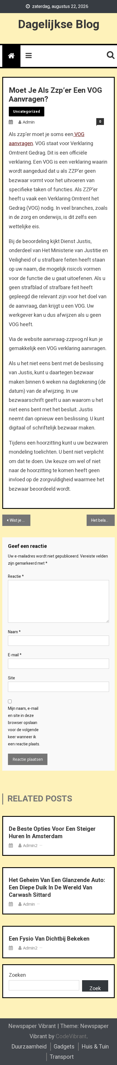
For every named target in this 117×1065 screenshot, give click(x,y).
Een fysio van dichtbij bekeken (49, 939)
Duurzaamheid (29, 1047)
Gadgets (64, 1047)
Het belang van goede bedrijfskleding (103, 520)
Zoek (95, 988)
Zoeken (17, 975)
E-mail (15, 655)
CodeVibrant (71, 1036)
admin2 (30, 845)
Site (11, 678)
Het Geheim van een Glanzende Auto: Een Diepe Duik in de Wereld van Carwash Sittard (57, 888)
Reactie (16, 576)
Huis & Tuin (95, 1047)
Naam (14, 632)
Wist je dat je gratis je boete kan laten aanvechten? (20, 520)
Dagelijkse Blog (58, 24)
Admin (29, 122)
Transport (62, 1057)
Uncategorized (26, 111)
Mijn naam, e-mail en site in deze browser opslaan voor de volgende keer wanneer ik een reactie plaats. (24, 726)
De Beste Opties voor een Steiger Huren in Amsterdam (52, 832)
